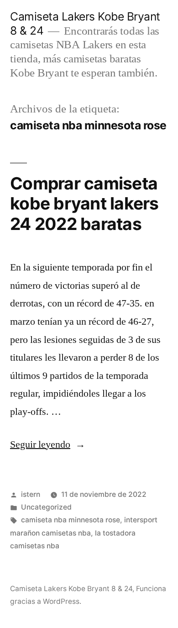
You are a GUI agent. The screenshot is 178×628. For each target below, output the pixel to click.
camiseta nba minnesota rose (70, 520)
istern (30, 494)
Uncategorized (46, 507)
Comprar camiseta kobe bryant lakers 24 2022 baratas (84, 203)
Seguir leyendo (47, 444)
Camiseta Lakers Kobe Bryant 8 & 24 (71, 588)
